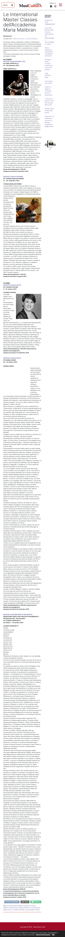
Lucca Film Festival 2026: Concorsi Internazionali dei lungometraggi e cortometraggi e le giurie (49, 36)
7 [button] (48, 145)
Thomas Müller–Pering (32, 910)
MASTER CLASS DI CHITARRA (13, 176)
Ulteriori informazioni (43, 935)
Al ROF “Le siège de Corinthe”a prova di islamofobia (48, 91)
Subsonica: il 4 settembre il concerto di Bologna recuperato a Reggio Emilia (49, 121)
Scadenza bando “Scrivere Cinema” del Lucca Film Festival (48, 64)
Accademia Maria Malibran (14, 906)
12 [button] (51, 147)
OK (53, 935)
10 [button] (48, 147)
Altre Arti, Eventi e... (19, 39)
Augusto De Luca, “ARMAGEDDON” (50, 22)
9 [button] (51, 145)
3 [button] (51, 141)
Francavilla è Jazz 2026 (49, 82)
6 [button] (51, 143)
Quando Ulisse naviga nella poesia (49, 110)
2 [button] (50, 141)
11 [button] (50, 147)
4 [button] (48, 143)
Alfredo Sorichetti (30, 906)
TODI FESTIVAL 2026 (48, 75)
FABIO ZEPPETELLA (25, 908)
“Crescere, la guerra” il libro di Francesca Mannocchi (49, 102)
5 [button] (50, 143)
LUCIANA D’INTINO (18, 910)
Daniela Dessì (13, 908)
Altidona (6, 908)
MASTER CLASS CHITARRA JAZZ (14, 61)
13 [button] (50, 149)
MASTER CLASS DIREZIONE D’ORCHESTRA (17, 614)
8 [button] (50, 145)
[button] (46, 145)
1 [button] (48, 141)
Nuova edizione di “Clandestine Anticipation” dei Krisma (49, 52)
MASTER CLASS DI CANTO (12, 285)
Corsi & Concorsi (32, 39)
